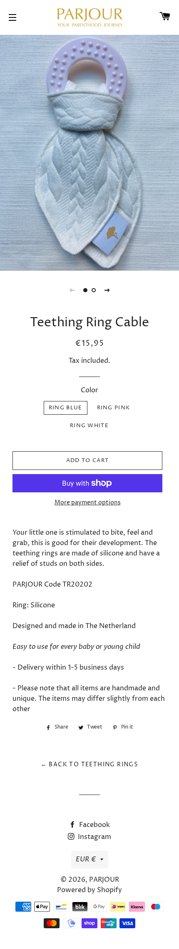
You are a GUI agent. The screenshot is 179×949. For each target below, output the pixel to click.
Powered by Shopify (89, 890)
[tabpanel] (89, 152)
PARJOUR (104, 879)
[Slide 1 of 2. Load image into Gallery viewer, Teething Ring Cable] (85, 290)
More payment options (88, 502)
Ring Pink (113, 407)
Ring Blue (65, 407)
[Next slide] (107, 290)
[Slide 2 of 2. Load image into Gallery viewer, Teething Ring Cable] (94, 290)
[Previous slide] (72, 290)
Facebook (93, 824)
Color (89, 390)
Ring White (89, 425)
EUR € (86, 859)
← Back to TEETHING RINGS (90, 764)
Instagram (93, 836)
